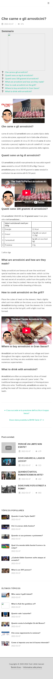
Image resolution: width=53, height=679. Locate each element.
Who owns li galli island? (22, 594)
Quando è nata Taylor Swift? (23, 516)
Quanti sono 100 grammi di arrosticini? (22, 79)
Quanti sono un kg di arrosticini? (19, 75)
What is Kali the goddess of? (23, 604)
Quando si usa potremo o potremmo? (27, 535)
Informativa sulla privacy (32, 667)
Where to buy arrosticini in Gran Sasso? (22, 88)
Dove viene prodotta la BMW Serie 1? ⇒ (26, 420)
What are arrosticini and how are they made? (24, 82)
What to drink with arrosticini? (18, 91)
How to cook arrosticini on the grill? (20, 85)
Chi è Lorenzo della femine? (23, 526)
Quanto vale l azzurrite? (21, 613)
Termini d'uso (16, 667)
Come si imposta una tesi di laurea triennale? (30, 642)
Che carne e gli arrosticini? (16, 72)
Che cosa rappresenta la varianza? (25, 633)
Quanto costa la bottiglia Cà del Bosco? (28, 623)
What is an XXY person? (21, 570)
